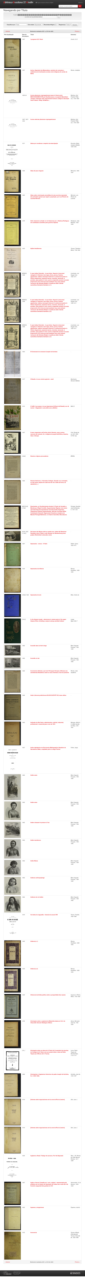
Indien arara (33, 775)
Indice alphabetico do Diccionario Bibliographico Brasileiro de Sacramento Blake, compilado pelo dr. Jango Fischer (48, 748)
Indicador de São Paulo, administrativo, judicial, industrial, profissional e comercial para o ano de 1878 (47, 723)
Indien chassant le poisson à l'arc (40, 822)
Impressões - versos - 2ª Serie (38, 543)
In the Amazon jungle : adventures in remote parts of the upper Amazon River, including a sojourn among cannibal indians (48, 620)
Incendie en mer (35, 658)
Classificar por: (11, 24)
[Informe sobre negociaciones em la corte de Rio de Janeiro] (47, 1099)
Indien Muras (34, 861)
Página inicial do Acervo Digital (45, 2)
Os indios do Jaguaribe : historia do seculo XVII (44, 915)
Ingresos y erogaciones (37, 1207)
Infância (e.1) (34, 941)
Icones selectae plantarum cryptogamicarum (43, 119)
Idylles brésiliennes (36, 248)
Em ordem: (31, 24)
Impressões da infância (37, 568)
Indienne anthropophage (37, 878)
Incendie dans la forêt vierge (38, 645)
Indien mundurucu (35, 840)
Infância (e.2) (34, 969)
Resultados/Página (49, 24)
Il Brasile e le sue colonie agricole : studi (42, 379)
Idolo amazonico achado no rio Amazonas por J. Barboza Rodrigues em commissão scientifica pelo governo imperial (49, 221)
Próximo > (77, 31)
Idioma (80, 2)
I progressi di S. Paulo (36, 39)
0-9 (18, 15)
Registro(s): (62, 24)
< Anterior (7, 31)
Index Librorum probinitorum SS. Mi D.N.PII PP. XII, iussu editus (48, 695)
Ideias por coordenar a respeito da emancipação (44, 143)
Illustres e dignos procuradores (39, 456)
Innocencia (33, 1232)
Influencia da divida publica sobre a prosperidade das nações (48, 995)
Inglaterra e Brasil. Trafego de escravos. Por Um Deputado (46, 1155)
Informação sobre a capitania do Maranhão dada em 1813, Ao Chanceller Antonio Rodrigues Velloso (47, 1022)
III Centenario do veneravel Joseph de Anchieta (43, 351)
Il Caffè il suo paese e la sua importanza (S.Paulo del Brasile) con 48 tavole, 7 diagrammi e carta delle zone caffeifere (49, 407)
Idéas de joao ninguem (36, 171)
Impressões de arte (35, 595)
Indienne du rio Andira (36, 897)
